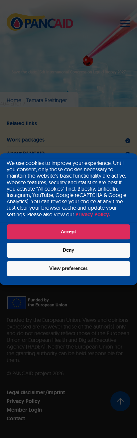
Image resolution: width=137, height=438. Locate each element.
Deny (68, 250)
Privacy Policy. (92, 214)
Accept (68, 231)
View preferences (68, 268)
